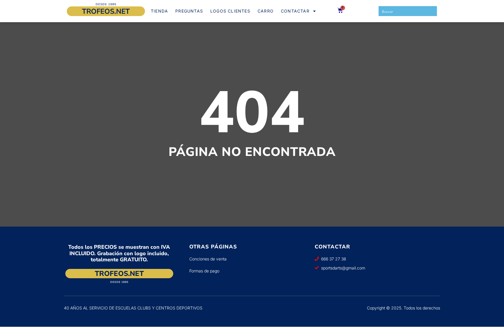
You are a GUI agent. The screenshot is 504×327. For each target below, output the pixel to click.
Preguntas (189, 10)
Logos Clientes (230, 10)
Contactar (295, 10)
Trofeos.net (106, 11)
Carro (266, 10)
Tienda (159, 10)
